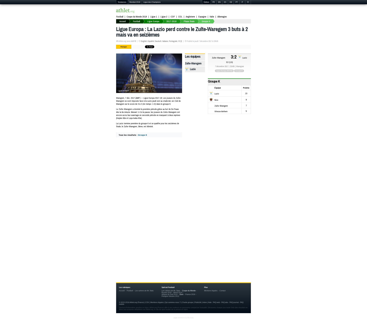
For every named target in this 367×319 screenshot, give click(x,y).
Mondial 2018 (134, 2)
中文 (180, 41)
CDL (180, 16)
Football (119, 16)
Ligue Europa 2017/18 (224, 71)
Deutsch (158, 41)
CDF (173, 16)
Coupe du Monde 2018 (137, 16)
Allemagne (222, 16)
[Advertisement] (183, 164)
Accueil (122, 21)
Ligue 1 (153, 16)
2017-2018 (171, 21)
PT (237, 2)
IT (242, 2)
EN (219, 2)
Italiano (165, 41)
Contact (222, 291)
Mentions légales (210, 291)
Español (151, 41)
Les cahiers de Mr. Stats (144, 291)
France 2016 (190, 294)
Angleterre (190, 16)
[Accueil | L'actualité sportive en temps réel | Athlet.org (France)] (125, 11)
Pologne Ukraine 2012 (170, 296)
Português (173, 41)
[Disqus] (183, 228)
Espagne (202, 16)
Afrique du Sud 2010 (170, 294)
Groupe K (206, 21)
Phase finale (189, 21)
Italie (212, 16)
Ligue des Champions (152, 2)
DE (231, 2)
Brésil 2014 (177, 292)
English (144, 41)
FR (213, 2)
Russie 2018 (166, 292)
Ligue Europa (153, 21)
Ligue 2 (163, 16)
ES (225, 2)
